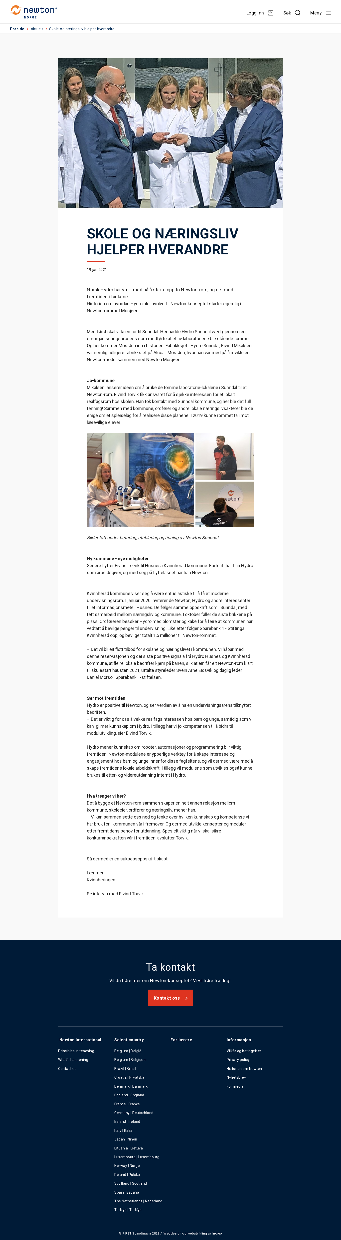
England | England (129, 1095)
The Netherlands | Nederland (138, 1201)
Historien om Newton (244, 1069)
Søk (287, 12)
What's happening (73, 1060)
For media (235, 1086)
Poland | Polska (127, 1175)
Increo (217, 1233)
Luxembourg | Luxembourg (137, 1157)
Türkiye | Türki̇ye (128, 1210)
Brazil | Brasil (125, 1069)
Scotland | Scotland (130, 1183)
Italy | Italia (123, 1131)
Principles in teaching (76, 1051)
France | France (127, 1104)
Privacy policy (238, 1060)
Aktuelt (37, 29)
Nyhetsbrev (236, 1077)
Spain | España (127, 1192)
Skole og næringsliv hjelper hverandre (82, 29)
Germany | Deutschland (134, 1113)
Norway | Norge (127, 1166)
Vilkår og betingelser (244, 1051)
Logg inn (255, 12)
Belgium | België (127, 1051)
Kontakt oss (167, 998)
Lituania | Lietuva (128, 1148)
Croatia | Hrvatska (129, 1077)
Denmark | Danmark (131, 1086)
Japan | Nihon (125, 1139)
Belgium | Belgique (130, 1060)
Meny (316, 12)
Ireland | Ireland (127, 1122)
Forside (17, 29)
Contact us (67, 1069)
